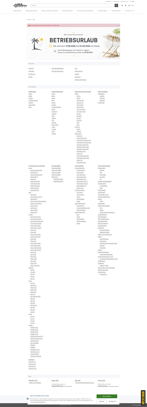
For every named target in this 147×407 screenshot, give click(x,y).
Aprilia (53, 93)
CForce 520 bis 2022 (35, 225)
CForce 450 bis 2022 (35, 216)
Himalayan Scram (81, 151)
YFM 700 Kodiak (34, 343)
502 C (78, 122)
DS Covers (102, 98)
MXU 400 (32, 298)
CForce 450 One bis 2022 (36, 221)
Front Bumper (101, 192)
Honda (53, 109)
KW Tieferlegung (102, 216)
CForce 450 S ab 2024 (35, 223)
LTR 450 (32, 320)
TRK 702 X (79, 120)
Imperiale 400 (80, 100)
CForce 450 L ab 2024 (35, 219)
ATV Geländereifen (79, 168)
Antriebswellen (102, 190)
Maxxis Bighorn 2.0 (81, 185)
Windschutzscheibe (103, 270)
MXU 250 (32, 294)
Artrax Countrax (81, 170)
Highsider (102, 100)
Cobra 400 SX (33, 199)
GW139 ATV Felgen (56, 170)
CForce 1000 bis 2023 (35, 247)
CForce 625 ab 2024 (35, 236)
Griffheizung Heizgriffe (104, 205)
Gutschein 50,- (32, 366)
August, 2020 (55, 380)
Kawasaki (31, 267)
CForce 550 (33, 230)
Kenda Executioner (81, 177)
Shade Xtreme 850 (35, 185)
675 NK (78, 129)
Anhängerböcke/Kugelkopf (104, 181)
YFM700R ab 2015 (34, 351)
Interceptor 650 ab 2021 (83, 155)
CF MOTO (77, 127)
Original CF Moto (104, 265)
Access (30, 168)
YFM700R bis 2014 (35, 349)
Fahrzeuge (116, 1)
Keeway (54, 118)
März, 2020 (77, 380)
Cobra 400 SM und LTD (36, 196)
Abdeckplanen (101, 168)
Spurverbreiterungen (103, 252)
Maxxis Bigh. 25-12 (81, 179)
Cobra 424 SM (34, 210)
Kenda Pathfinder (81, 210)
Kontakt (132, 1)
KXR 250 (32, 283)
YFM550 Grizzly (34, 332)
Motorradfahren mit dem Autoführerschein (104, 384)
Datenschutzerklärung (80, 79)
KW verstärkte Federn (103, 219)
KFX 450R (32, 272)
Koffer (101, 201)
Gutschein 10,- (32, 361)
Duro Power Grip (81, 174)
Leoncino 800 (80, 107)
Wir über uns (124, 1)
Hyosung (54, 113)
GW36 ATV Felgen (56, 174)
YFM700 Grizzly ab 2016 (36, 338)
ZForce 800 (33, 261)
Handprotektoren (102, 214)
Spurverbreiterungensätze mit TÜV (109, 258)
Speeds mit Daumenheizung (107, 212)
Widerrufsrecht (79, 71)
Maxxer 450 (33, 292)
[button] (122, 5)
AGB (76, 68)
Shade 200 (33, 179)
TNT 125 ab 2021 (81, 109)
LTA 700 (32, 316)
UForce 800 (33, 256)
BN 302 (78, 98)
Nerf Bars (102, 245)
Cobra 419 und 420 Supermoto (38, 201)
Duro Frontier (80, 172)
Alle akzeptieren (107, 396)
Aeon (30, 192)
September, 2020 (33, 380)
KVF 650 (32, 276)
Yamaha (54, 133)
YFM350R (32, 345)
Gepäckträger (101, 203)
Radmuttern (55, 177)
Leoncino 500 (80, 104)
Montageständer (102, 225)
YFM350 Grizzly (34, 327)
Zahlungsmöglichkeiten (58, 68)
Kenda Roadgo (80, 199)
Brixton (53, 102)
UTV (101, 179)
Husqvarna (54, 111)
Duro (78, 214)
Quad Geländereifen (80, 203)
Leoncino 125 (80, 102)
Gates (101, 188)
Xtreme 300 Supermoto (36, 170)
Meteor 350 (79, 160)
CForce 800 (33, 239)
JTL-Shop (139, 405)
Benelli (30, 96)
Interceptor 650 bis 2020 (83, 158)
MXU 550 (32, 307)
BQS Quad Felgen (56, 168)
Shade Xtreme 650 (35, 181)
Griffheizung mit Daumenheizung (108, 243)
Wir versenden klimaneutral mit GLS (84, 382)
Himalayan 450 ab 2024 (83, 149)
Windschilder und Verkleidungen (106, 267)
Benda (30, 93)
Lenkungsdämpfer (102, 221)
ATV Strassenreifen (80, 190)
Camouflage (103, 174)
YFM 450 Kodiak (34, 340)
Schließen (101, 401)
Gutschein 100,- (33, 368)
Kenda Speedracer (81, 221)
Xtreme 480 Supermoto (36, 174)
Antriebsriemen (102, 183)
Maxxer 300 (33, 287)
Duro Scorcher (80, 194)
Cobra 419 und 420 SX (36, 203)
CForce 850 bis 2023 (35, 243)
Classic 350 (79, 135)
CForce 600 (33, 232)
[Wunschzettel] (125, 5)
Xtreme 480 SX (34, 177)
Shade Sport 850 (34, 190)
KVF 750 (32, 278)
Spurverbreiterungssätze (106, 254)
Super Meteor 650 (81, 162)
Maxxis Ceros (80, 188)
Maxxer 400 (33, 289)
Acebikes (102, 96)
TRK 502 (79, 113)
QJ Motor (31, 102)
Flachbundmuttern (58, 179)
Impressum (78, 76)
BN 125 (78, 96)
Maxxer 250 (33, 285)
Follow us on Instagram (35, 382)
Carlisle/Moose (103, 185)
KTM (53, 120)
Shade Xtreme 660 (35, 183)
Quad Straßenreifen (80, 212)
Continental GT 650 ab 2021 (84, 140)
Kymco (30, 281)
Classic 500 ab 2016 (82, 138)
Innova (78, 196)
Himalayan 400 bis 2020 (83, 147)
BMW (53, 100)
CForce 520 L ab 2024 (35, 227)
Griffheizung (101, 102)
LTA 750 (32, 318)
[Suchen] (116, 5)
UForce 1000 (33, 258)
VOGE (30, 107)
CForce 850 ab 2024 (35, 245)
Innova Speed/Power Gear (83, 208)
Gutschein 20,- (32, 364)
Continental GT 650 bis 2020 (84, 142)
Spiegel (100, 250)
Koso (101, 208)
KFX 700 (32, 274)
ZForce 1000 (33, 263)
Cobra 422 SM (34, 205)
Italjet (53, 116)
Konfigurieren (112, 401)
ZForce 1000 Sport (35, 265)
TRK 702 (79, 118)
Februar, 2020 (101, 380)
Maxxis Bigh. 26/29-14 (82, 183)
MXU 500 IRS (33, 305)
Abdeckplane (101, 93)
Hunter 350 (79, 153)
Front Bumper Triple (103, 194)
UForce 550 (33, 252)
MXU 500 (32, 303)
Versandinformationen (57, 71)
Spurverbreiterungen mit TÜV (105, 256)
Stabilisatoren (101, 261)
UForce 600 (33, 254)
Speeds (102, 210)
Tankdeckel (103, 247)
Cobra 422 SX (33, 208)
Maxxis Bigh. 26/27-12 (82, 181)
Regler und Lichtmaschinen (105, 234)
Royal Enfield (32, 104)
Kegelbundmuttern (58, 181)
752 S (78, 124)
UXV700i (32, 312)
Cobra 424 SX (33, 212)
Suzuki (53, 127)
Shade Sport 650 (34, 188)
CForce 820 (33, 241)
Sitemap (77, 74)
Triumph (54, 129)
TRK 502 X (79, 116)
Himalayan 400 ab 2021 (83, 144)
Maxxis (78, 201)
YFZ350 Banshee (34, 354)
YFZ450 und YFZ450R (35, 356)
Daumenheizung (104, 239)
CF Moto (31, 98)
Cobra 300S (33, 194)
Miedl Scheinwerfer (103, 223)
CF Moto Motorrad (33, 100)
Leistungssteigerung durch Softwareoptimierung (58, 384)
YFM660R (32, 347)
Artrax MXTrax (80, 205)
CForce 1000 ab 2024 (35, 250)
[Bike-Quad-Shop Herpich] (20, 5)
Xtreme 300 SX (34, 172)
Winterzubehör (102, 272)
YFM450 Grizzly (34, 329)
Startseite (108, 1)
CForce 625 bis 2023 (35, 234)
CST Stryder (80, 192)
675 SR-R (79, 131)
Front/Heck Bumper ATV (104, 196)
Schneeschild (103, 274)
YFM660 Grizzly (34, 334)
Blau (101, 172)
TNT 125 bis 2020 (81, 111)
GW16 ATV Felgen (56, 172)
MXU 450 (32, 301)
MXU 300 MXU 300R (35, 296)
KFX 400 (32, 270)
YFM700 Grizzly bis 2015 (36, 336)
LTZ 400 (32, 323)
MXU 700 (32, 309)
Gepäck (100, 199)
